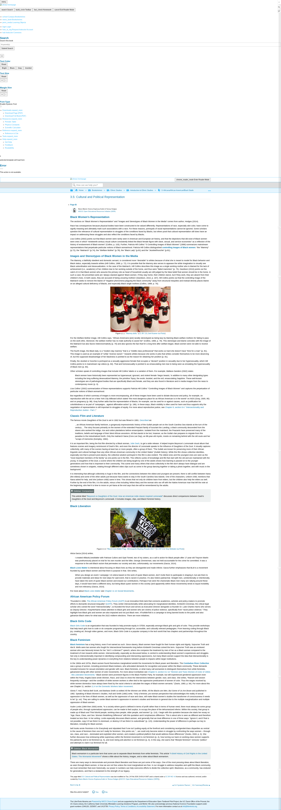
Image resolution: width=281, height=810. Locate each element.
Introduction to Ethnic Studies (141, 190)
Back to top (74, 785)
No (106, 792)
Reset (4, 64)
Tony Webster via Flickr (175, 549)
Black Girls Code (77, 626)
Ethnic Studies (116, 190)
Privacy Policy (114, 806)
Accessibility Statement (146, 806)
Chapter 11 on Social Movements (119, 591)
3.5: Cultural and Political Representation (95, 776)
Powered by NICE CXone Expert (105, 801)
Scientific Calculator (13, 128)
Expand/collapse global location (209, 189)
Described (144, 420)
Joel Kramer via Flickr (156, 333)
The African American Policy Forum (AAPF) (106, 601)
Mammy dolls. (131, 333)
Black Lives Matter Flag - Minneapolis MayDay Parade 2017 (131, 549)
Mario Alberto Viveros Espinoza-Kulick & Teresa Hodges (98, 779)
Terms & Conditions (128, 806)
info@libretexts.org (189, 806)
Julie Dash (135, 443)
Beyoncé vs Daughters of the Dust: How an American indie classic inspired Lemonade (124, 496)
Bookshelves (97, 190)
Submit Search (7, 48)
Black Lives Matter (92, 591)
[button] (9, 145)
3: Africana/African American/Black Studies (178, 190)
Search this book (6, 41)
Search (74, 185)
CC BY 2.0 (143, 333)
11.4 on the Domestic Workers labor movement (112, 686)
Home (81, 190)
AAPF (109, 604)
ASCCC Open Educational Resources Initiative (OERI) (97, 211)
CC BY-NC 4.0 (170, 776)
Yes (96, 792)
